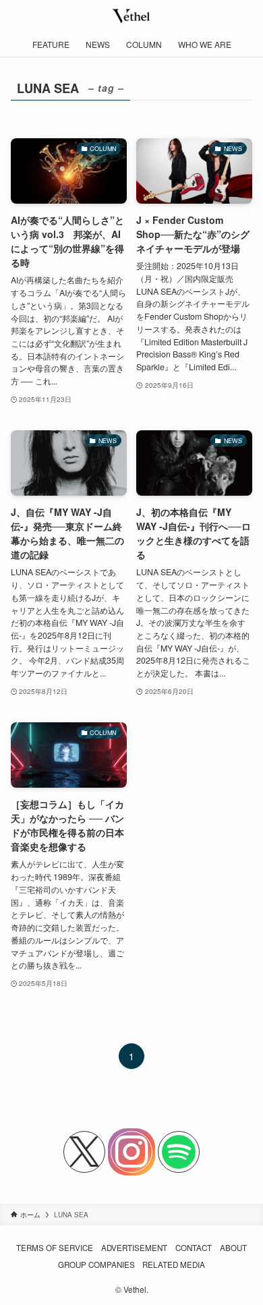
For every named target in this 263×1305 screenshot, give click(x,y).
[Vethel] (132, 16)
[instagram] (131, 1152)
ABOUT (233, 1247)
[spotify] (179, 1152)
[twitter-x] (84, 1152)
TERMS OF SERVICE (54, 1247)
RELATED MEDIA (173, 1264)
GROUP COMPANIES (96, 1264)
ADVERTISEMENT (134, 1247)
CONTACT (193, 1247)
